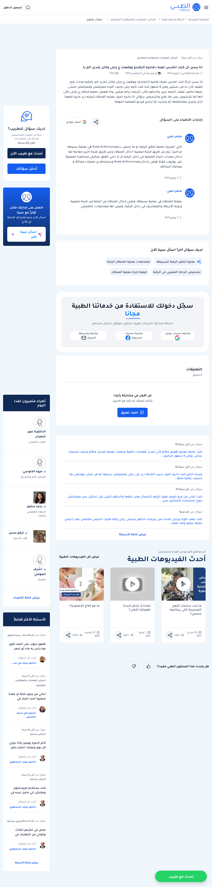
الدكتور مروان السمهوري (23, 762)
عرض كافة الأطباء (26, 597)
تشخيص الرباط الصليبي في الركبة (177, 272)
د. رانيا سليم (36, 506)
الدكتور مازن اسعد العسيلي (26, 714)
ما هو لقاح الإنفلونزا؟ (84, 606)
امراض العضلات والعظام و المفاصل (133, 19)
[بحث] (28, 7)
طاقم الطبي (174, 136)
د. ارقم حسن (18, 532)
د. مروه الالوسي (34, 471)
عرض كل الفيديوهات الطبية (79, 557)
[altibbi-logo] (185, 7)
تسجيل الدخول (12, 7)
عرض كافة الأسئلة (132, 534)
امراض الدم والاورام (33, 477)
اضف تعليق (129, 412)
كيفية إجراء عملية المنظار (129, 272)
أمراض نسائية (38, 734)
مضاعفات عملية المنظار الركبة (128, 261)
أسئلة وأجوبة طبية (173, 19)
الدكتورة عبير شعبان (37, 434)
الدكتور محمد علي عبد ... (23, 663)
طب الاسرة (20, 538)
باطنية (42, 579)
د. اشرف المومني (39, 571)
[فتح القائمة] (205, 7)
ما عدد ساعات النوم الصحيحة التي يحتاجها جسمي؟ (185, 608)
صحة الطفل (14, 635)
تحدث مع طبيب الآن (26, 153)
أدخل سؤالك (26, 168)
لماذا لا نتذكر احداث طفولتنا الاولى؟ (137, 608)
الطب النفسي (37, 442)
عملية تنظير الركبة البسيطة (176, 261)
